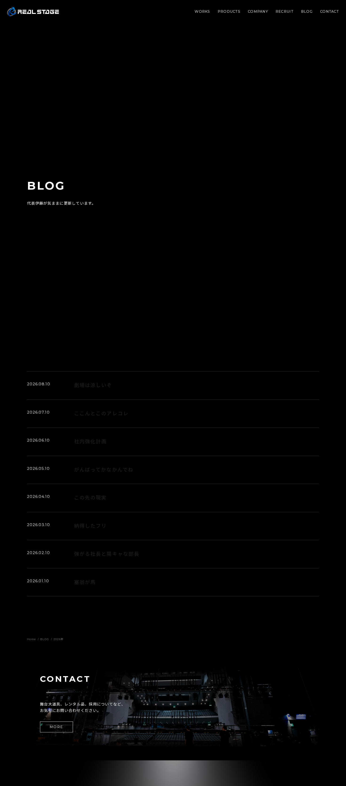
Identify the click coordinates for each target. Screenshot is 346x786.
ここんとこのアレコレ (101, 413)
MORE (56, 727)
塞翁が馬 (85, 582)
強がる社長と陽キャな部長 (106, 554)
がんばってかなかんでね (103, 470)
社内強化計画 (90, 441)
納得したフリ (90, 526)
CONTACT (329, 11)
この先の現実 (90, 498)
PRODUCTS (229, 11)
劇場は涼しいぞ (93, 385)
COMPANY (258, 11)
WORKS (202, 11)
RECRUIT (285, 11)
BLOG (307, 11)
